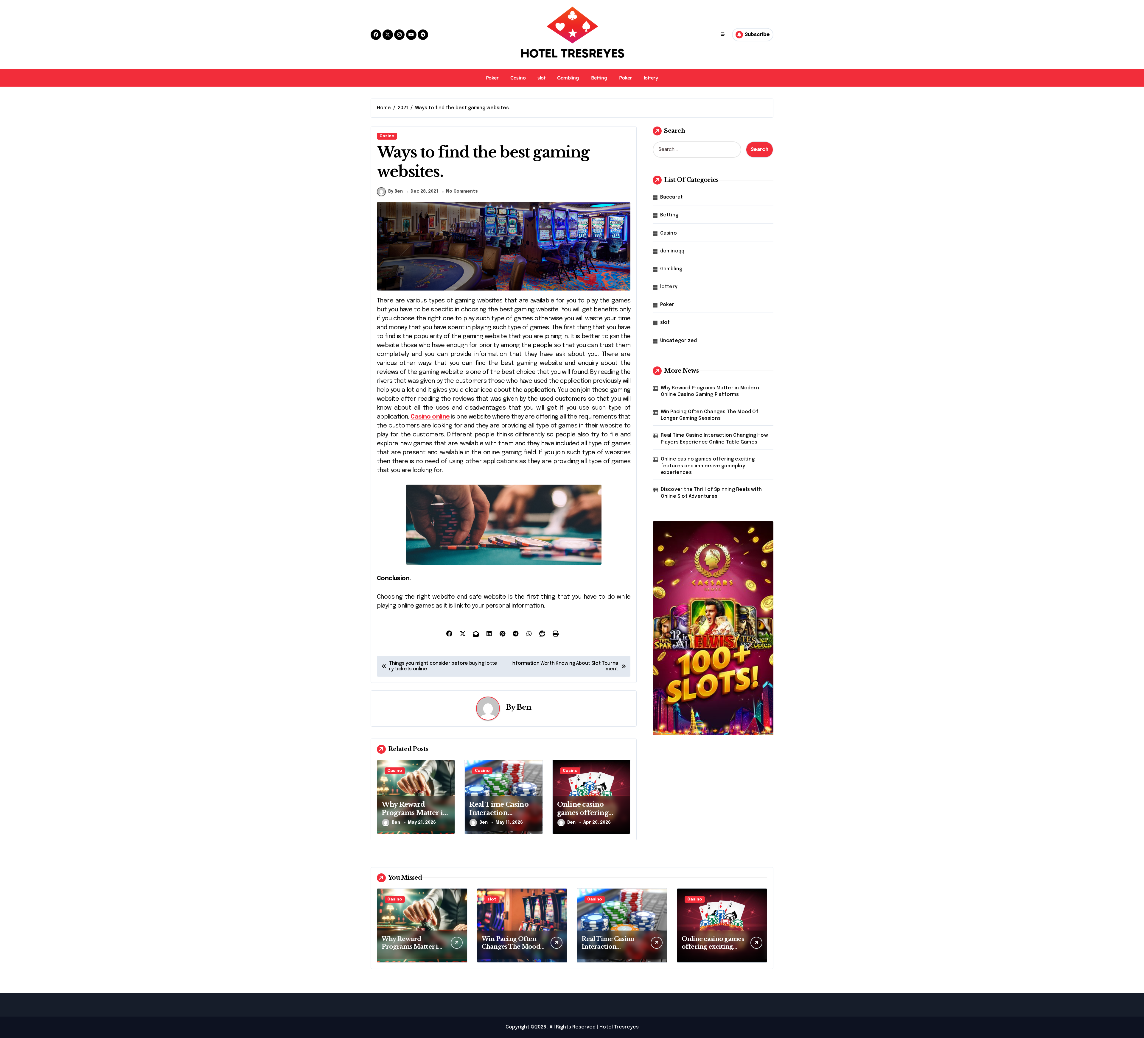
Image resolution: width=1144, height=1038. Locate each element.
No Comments (462, 191)
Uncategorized (678, 340)
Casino (518, 78)
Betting (599, 78)
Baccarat (671, 197)
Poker (492, 78)
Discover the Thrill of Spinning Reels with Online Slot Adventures (711, 493)
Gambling (568, 78)
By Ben (395, 191)
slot (541, 78)
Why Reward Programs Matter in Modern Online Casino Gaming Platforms (710, 391)
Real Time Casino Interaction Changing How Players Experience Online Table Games (714, 438)
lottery (651, 78)
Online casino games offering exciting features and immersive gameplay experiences (708, 466)
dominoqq (672, 251)
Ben (524, 707)
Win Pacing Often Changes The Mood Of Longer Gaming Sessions (709, 415)
